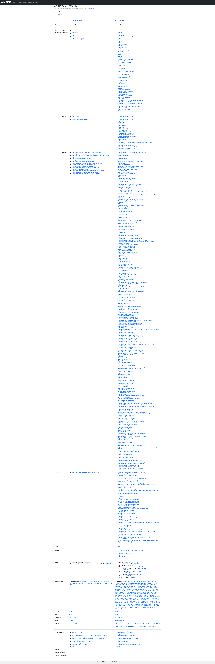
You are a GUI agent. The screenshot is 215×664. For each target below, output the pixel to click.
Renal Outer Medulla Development (126, 429)
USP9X (117, 609)
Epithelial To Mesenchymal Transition (127, 178)
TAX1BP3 (148, 604)
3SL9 (158, 623)
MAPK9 (147, 595)
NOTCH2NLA (98, 583)
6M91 (128, 625)
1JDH (119, 623)
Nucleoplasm (75, 32)
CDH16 (124, 586)
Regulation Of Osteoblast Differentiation (127, 338)
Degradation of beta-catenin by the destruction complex (131, 472)
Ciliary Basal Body (122, 80)
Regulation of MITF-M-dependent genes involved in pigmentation (133, 530)
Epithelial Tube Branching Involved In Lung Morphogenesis (132, 395)
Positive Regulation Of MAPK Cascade (127, 321)
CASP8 (125, 584)
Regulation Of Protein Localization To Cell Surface (130, 460)
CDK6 (121, 587)
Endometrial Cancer (123, 558)
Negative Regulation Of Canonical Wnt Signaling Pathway (86, 173)
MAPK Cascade (122, 154)
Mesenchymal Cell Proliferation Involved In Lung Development (133, 412)
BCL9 (139, 583)
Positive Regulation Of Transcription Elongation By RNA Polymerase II (135, 287)
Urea (119, 546)
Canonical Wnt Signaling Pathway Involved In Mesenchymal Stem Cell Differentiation (138, 329)
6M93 (134, 625)
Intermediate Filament (77, 632)
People (24, 2)
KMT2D (117, 595)
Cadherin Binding (122, 139)
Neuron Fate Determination (124, 370)
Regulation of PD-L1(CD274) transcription (128, 542)
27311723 (139, 562)
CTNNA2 (85, 581)
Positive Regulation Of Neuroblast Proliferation (129, 184)
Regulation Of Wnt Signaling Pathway (127, 643)
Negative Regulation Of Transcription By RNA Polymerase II (86, 152)
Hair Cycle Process (122, 253)
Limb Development (122, 389)
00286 (116, 614)
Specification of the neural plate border (127, 536)
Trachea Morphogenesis (124, 392)
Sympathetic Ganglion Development (126, 418)
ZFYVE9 (121, 609)
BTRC (153, 583)
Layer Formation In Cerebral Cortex (126, 249)
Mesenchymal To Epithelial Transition (127, 391)
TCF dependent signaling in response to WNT (129, 475)
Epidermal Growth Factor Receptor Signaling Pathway (131, 205)
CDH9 (147, 586)
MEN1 (154, 595)
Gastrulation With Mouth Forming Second (128, 169)
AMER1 (138, 581)
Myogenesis (121, 495)
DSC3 (144, 589)
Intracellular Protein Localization (126, 216)
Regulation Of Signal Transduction (126, 635)
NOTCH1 (154, 596)
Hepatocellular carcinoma (124, 553)
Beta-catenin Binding (77, 118)
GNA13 (137, 592)
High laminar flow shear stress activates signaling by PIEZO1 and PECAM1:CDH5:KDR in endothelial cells (134, 538)
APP (147, 581)
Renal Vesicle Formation (124, 426)
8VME (143, 626)
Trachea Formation (122, 394)
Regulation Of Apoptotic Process (126, 315)
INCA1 (100, 581)
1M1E (73, 623)
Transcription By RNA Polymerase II (127, 201)
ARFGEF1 (153, 581)
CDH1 (155, 584)
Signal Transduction (123, 641)
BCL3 (133, 583)
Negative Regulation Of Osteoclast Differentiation (130, 343)
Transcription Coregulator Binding (126, 115)
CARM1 (117, 584)
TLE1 (141, 606)
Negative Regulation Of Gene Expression (128, 237)
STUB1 (140, 604)
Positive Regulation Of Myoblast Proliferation (129, 465)
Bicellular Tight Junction (124, 50)
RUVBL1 (147, 601)
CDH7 (141, 586)
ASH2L (123, 583)
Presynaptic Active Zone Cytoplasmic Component (130, 103)
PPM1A (156, 598)
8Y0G (150, 626)
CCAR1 (134, 584)
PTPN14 (141, 599)
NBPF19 (93, 583)
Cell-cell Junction (122, 46)
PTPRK (157, 599)
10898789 (91, 8)
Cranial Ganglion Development (125, 420)
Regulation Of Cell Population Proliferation (128, 309)
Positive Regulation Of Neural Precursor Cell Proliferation (132, 463)
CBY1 (131, 584)
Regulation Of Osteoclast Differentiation (127, 341)
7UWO (120, 626)
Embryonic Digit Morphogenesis (125, 314)
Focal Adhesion (122, 52)
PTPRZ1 (126, 601)
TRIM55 (153, 606)
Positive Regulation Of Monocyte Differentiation (83, 164)
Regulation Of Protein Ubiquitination (126, 279)
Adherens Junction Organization (126, 293)
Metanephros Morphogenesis (125, 193)
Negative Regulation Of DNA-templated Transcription (131, 349)
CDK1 (151, 586)
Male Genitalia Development (125, 264)
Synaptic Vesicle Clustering (124, 441)
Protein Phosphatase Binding (125, 131)
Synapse (120, 88)
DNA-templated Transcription (125, 198)
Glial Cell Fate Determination (125, 211)
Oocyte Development (123, 364)
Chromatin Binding (122, 118)
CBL (128, 584)
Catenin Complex (122, 64)
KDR (152, 593)
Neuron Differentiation (123, 258)
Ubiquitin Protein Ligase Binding (125, 134)
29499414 (143, 568)
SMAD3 (138, 603)
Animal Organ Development (124, 359)
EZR (134, 590)
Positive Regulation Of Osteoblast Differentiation (83, 166)
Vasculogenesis (122, 163)
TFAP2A (128, 606)
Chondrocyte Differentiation (124, 187)
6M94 (137, 625)
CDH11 (117, 586)
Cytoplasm (74, 33)
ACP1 (127, 581)
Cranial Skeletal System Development (127, 450)
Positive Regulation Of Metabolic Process (128, 640)
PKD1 (143, 598)
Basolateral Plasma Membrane (125, 59)
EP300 (117, 590)
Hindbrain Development (123, 273)
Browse (19, 2)
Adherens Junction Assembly (125, 294)
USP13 (155, 607)
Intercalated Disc (122, 56)
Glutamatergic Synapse (123, 104)
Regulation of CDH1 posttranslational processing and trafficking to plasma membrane (138, 522)
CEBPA (128, 587)
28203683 (109, 564)
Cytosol (73, 35)
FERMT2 (144, 590)
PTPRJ (153, 599)
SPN (134, 604)
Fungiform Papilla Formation (125, 417)
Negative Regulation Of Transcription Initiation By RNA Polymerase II (88, 170)
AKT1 (134, 581)
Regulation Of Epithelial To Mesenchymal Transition (130, 238)
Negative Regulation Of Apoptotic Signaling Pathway (131, 468)
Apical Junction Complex (124, 85)
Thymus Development (123, 361)
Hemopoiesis (121, 255)
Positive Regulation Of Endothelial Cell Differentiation (131, 336)
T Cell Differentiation (123, 259)
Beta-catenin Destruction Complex (80, 36)
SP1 (132, 604)
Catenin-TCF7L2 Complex (124, 97)
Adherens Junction (122, 47)
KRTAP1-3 (107, 581)
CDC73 (151, 584)
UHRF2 (148, 607)
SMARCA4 (151, 603)
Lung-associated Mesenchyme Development (129, 398)
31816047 (127, 573)
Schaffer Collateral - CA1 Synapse (126, 101)
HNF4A (124, 593)
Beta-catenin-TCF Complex (124, 109)
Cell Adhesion (121, 202)
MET (157, 595)
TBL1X (153, 604)
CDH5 (138, 586)
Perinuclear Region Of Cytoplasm (126, 91)
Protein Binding (75, 116)
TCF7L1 (120, 606)
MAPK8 (143, 595)
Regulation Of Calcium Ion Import (126, 438)
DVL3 (150, 589)
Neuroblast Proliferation (123, 213)
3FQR (155, 623)
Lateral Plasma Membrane (124, 62)
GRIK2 (141, 592)
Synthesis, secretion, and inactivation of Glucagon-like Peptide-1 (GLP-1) (136, 484)
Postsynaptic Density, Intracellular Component (129, 106)
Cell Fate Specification (123, 172)
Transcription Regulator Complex (126, 36)
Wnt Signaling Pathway (77, 160)
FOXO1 (117, 592)
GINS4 (97, 581)
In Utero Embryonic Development (126, 167)
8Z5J (122, 628)
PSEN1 (121, 599)
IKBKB (133, 593)
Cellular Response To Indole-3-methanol (127, 424)
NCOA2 (127, 596)
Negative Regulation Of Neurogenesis (127, 376)
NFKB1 (145, 596)
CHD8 (132, 587)
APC (142, 581)
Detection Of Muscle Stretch (125, 305)
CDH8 (144, 586)
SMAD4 (142, 603)
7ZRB (123, 626)
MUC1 (119, 596)
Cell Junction (121, 70)
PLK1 (153, 598)
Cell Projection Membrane (124, 73)
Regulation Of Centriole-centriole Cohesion (128, 275)
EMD (94, 581)
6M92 (131, 625)
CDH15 (121, 586)
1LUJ (70, 623)
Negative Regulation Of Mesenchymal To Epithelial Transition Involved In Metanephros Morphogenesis (139, 195)
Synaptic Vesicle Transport (124, 358)
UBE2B (131, 607)
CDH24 (131, 586)
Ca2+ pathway (121, 486)
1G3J (116, 623)
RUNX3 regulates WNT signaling (126, 510)
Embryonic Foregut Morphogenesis (126, 365)
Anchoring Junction (122, 94)
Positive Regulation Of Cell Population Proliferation (130, 219)
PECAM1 (121, 598)
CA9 (156, 583)
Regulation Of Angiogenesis (125, 346)
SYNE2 (144, 604)
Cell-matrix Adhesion (123, 204)
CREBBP (139, 587)
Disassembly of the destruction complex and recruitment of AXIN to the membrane (138, 490)
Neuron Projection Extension (125, 454)
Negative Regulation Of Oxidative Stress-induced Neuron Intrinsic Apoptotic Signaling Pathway (139, 447)
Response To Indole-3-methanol (79, 644)
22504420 (138, 568)
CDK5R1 (117, 587)
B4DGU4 (117, 620)
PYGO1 (130, 601)
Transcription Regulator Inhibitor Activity (81, 121)
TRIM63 (157, 606)
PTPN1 (133, 599)
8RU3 (137, 626)
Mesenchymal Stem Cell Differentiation (127, 435)
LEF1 (124, 595)
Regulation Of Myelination (124, 281)
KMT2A (155, 593)
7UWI (116, 626)
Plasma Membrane (122, 44)
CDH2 (128, 586)
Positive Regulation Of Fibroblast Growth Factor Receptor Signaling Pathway (136, 344)
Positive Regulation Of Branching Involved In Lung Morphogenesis (134, 414)
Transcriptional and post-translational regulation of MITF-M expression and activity (138, 540)
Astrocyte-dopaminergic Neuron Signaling (128, 308)
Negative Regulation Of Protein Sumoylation (128, 290)
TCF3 (156, 604)
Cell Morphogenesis (123, 158)
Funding (30, 2)
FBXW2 (137, 590)
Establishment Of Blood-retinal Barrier (127, 459)
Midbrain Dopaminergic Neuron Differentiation (129, 451)
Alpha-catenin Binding (123, 137)
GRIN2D (148, 592)
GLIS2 (133, 592)
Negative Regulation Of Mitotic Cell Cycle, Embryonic (131, 353)
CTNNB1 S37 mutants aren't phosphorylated (128, 501)
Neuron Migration (122, 175)
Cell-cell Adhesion (122, 444)
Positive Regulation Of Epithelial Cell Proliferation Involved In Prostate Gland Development (136, 406)
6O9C (144, 625)
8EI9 (126, 626)
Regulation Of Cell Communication (126, 632)
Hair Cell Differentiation (123, 303)
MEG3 (151, 595)
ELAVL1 (157, 589)
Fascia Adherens (122, 49)
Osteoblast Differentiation (124, 164)
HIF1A (116, 593)
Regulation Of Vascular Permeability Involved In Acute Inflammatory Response (91, 155)
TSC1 (124, 607)
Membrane (120, 58)
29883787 (136, 564)
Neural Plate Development (124, 179)
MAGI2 (134, 595)
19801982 (134, 562)
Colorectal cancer (122, 556)
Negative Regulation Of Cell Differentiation (128, 333)
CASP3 (121, 584)
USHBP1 (75, 584)
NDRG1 (131, 596)
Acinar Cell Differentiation (124, 439)
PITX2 (140, 598)
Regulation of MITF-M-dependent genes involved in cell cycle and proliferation (137, 531)
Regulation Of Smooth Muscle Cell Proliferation (129, 368)
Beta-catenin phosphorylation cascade (127, 474)
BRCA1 (149, 583)
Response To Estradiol (123, 285)
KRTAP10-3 (72, 583)
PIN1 (137, 598)
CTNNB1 (120, 20)
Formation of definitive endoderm (126, 527)
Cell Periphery (121, 98)
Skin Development (122, 326)
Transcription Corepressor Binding (126, 116)
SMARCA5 (157, 603)
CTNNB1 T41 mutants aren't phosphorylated (128, 504)
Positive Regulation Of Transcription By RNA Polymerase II (132, 352)
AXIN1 (126, 583)
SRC (137, 604)
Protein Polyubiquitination (124, 155)
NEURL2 (139, 596)
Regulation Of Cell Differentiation (126, 332)
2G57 (140, 623)
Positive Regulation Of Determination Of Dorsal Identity (131, 462)
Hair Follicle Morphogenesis (124, 278)
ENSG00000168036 (120, 617)
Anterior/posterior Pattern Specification (81, 158)
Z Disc (119, 67)
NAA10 (123, 596)
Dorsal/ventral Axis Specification (126, 226)
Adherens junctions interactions (125, 487)
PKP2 (149, 598)
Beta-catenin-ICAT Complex (78, 40)
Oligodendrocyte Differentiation (125, 371)
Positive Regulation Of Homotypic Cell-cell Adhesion (131, 291)
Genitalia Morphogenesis (124, 299)
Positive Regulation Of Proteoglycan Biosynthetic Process (86, 640)
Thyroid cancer (121, 555)
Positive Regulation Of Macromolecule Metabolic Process (132, 637)
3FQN (152, 623)
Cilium (119, 53)
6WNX (150, 625)
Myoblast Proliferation (123, 382)
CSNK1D (149, 587)
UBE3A (144, 607)
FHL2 (151, 590)
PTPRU (121, 601)
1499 (116, 611)
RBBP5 (139, 601)
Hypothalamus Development (125, 250)
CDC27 (147, 584)
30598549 (139, 571)
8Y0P (153, 626)
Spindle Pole (121, 32)
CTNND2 (137, 589)
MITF (116, 596)
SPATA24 (110, 583)
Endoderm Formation (123, 170)
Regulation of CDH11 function (125, 514)
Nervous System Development (125, 210)
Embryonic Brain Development (125, 456)
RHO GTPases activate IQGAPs (126, 505)
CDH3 (135, 586)
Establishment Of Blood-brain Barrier (127, 410)
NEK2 (134, 596)
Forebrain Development (123, 270)
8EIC (134, 626)
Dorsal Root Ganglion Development (126, 457)
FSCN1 (125, 592)
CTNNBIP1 (75, 20)
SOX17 (129, 604)
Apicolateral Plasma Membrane (125, 61)
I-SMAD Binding (122, 143)
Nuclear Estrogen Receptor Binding (126, 133)
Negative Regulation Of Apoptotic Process (128, 318)
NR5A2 (117, 598)
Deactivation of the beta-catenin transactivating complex (85, 472)
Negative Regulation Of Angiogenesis (127, 246)
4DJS (122, 625)
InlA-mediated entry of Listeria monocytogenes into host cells (133, 508)
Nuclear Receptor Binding (124, 124)
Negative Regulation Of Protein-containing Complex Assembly (87, 163)
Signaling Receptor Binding (124, 121)
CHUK (135, 587)
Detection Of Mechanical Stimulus (126, 379)
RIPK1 (143, 601)
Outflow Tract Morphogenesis (125, 190)
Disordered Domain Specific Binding (126, 145)
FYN (130, 592)
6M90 (125, 625)
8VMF (146, 626)
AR (149, 581)
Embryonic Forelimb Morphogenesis (126, 300)
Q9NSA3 (71, 620)
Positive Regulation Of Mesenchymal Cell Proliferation (131, 185)
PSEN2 (125, 599)
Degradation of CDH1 (123, 520)
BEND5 (81, 581)
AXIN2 (130, 583)
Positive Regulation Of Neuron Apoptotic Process (130, 324)
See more (72, 646)
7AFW (153, 625)
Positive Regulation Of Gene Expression (128, 235)
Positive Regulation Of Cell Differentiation (128, 335)
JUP (104, 581)
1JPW (122, 623)
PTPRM (117, 601)
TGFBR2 (137, 606)
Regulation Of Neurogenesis (125, 374)
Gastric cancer (121, 552)
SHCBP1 (125, 603)
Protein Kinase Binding (123, 128)
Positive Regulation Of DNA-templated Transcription (130, 350)
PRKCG (117, 599)
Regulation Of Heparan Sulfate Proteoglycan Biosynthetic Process (88, 638)
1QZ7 (131, 623)
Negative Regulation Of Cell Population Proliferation (84, 157)
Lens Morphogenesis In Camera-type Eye (128, 189)
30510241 (141, 567)
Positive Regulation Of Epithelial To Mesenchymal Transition (132, 240)
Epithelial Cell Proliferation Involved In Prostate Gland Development (134, 404)
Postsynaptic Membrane (124, 89)
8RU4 (140, 626)
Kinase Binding (121, 127)
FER (141, 590)
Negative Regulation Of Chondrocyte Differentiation (130, 284)
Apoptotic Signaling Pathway (125, 442)
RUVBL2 (152, 601)
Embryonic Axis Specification (125, 157)
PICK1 (130, 598)
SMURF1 (117, 604)
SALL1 (117, 603)
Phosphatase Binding (123, 130)
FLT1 (154, 590)
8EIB (131, 626)
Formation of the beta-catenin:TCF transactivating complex (132, 477)
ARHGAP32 (118, 583)
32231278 (128, 576)
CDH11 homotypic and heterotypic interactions (129, 534)
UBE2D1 (135, 607)
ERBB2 (121, 590)
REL (106, 583)
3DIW (149, 623)
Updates (35, 2)
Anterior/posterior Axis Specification (126, 225)
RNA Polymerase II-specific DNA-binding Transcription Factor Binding (135, 142)
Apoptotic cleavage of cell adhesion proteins (128, 481)
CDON (124, 587)
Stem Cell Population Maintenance (126, 247)
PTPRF (149, 599)
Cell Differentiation (122, 256)
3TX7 (119, 625)
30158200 (126, 570)
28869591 (134, 571)
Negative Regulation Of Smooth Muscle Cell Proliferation (85, 167)
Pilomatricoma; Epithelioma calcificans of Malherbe (130, 550)
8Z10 (119, 628)
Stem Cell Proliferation (123, 432)
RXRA (155, 601)
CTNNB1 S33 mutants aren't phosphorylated (128, 499)
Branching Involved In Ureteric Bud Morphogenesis (84, 154)
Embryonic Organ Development (125, 362)
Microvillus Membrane (123, 74)
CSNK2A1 (154, 587)
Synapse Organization (123, 377)
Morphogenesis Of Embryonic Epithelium (128, 244)
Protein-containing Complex (78, 38)
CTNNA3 (127, 589)
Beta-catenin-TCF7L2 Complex (125, 95)
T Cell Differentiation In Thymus (125, 288)
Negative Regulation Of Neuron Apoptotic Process (130, 323)
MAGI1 (130, 595)
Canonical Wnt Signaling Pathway (80, 169)
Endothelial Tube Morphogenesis (126, 415)
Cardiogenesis (121, 511)
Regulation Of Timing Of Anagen (126, 383)
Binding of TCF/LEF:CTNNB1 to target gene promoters (131, 489)
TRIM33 (149, 606)
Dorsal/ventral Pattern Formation (126, 228)
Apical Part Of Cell (122, 86)
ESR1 (131, 590)
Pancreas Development (123, 276)
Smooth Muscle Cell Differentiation (126, 380)
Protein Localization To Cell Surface (126, 296)
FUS (128, 592)
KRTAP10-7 (78, 583)
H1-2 (156, 592)
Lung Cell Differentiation (124, 397)
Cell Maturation (121, 356)
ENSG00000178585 (74, 617)
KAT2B (148, 593)
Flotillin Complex (122, 65)
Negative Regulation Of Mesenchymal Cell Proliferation (85, 172)
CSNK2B (117, 589)
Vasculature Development (124, 182)
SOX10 (125, 604)
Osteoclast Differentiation (124, 261)
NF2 (142, 596)
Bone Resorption (122, 330)
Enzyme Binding (122, 125)
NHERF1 (149, 596)
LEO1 (127, 595)
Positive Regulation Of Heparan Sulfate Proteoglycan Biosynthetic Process (136, 241)
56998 (70, 611)
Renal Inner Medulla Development (126, 427)
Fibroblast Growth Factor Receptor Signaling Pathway (131, 222)
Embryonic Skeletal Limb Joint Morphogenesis (129, 306)
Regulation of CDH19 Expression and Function (129, 517)
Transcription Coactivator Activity (126, 119)
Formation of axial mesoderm (125, 525)
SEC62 (120, 603)
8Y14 (156, 626)
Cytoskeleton (121, 43)
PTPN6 (145, 599)
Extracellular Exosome (123, 92)
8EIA (129, 626)
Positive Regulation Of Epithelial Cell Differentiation (130, 269)
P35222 (122, 620)
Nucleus (74, 30)
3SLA (116, 625)
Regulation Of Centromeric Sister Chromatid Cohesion (131, 421)
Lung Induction (121, 401)
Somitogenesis (121, 528)
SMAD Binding (121, 140)
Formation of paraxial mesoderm (126, 523)
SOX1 (121, 604)
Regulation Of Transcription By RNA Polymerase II (130, 199)
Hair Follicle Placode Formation (125, 409)
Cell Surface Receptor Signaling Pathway (128, 638)
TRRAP (121, 607)
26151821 (129, 565)
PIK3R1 (134, 598)
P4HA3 (103, 583)
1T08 (76, 623)
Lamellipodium (121, 68)
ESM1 (128, 590)
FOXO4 (121, 592)
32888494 (87, 562)
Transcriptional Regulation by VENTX (127, 507)
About (14, 2)
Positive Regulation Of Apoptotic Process (128, 317)
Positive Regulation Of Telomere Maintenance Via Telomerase (133, 282)
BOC (146, 583)
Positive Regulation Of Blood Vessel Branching (129, 453)
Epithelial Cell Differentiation (125, 266)
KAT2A (145, 593)
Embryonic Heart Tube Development (127, 297)
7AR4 (157, 625)
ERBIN (124, 590)
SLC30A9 (129, 603)
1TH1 (137, 623)
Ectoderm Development (123, 208)
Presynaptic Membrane (123, 82)
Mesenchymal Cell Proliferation (125, 231)
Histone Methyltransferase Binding (126, 148)
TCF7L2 (71, 584)
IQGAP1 (137, 593)
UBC (127, 607)
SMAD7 (146, 603)
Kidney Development (123, 176)
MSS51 (88, 583)
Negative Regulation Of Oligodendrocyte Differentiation (131, 373)
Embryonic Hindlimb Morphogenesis (126, 302)
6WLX (147, 625)
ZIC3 (125, 609)
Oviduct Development (123, 386)
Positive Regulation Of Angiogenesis (127, 347)
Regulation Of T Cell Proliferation (126, 311)
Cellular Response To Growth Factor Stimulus (129, 423)
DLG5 (141, 589)
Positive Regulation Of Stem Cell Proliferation (129, 466)
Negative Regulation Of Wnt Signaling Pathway (83, 161)
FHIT (148, 590)
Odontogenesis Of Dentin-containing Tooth (128, 312)
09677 (70, 614)
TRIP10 (117, 607)
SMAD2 (134, 603)
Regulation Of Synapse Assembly (126, 385)
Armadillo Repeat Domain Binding (80, 119)
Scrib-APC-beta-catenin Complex (126, 79)
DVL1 (147, 589)
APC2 (144, 581)
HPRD (58, 16)
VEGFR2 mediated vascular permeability (128, 493)
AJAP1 (131, 581)
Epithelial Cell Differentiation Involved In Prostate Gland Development (135, 403)
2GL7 (143, 623)
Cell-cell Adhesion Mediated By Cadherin (128, 327)
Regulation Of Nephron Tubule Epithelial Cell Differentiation (132, 433)
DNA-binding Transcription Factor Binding (128, 146)
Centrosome (121, 40)
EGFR (153, 589)
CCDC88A (139, 584)
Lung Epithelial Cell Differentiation (126, 400)
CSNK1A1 (144, 587)
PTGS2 (129, 599)
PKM (147, 598)
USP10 (151, 607)
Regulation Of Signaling (123, 634)
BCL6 (136, 583)
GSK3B (153, 592)
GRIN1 (144, 592)
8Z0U (116, 628)
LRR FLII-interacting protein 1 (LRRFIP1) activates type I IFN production (135, 480)
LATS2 (121, 595)
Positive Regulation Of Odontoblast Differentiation (130, 445)
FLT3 (156, 590)
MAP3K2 (139, 595)
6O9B (140, 625)
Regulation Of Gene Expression (125, 234)
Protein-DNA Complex (123, 77)
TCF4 (116, 606)
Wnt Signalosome (122, 110)
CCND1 (144, 584)
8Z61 (125, 628)
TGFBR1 (133, 606)
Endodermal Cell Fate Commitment (126, 173)
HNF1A (120, 593)
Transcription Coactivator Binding (80, 115)
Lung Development (122, 263)
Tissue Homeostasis (123, 181)
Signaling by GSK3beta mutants (126, 498)
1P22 (128, 623)
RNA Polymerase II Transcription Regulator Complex (131, 100)
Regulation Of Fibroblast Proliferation (127, 355)
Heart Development (122, 214)
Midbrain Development (123, 272)
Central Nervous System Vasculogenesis (128, 252)
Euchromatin (121, 30)
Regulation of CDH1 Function (125, 519)
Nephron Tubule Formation (124, 430)
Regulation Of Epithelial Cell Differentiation (128, 267)
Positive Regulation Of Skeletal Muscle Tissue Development (132, 367)
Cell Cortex (120, 55)
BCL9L (143, 583)
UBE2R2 (140, 607)
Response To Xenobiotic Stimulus (126, 223)
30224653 (132, 577)
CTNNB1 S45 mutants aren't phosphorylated (128, 502)
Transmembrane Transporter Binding (127, 136)
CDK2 (154, 586)
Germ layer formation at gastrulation (126, 513)
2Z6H (146, 623)
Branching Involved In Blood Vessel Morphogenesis (130, 161)
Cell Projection (121, 83)
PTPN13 (137, 599)
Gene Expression (122, 232)
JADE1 (141, 593)
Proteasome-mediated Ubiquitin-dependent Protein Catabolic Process (135, 320)
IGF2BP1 (128, 593)
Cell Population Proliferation (124, 217)
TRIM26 (145, 606)
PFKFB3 (126, 598)
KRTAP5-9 (83, 583)
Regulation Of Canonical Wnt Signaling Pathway (129, 644)
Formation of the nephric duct (125, 533)
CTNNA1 (122, 589)
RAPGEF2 (134, 601)
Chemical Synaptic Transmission (126, 207)
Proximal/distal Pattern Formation (126, 229)
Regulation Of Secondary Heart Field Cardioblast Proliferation (133, 192)
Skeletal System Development (125, 160)
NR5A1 (158, 596)
